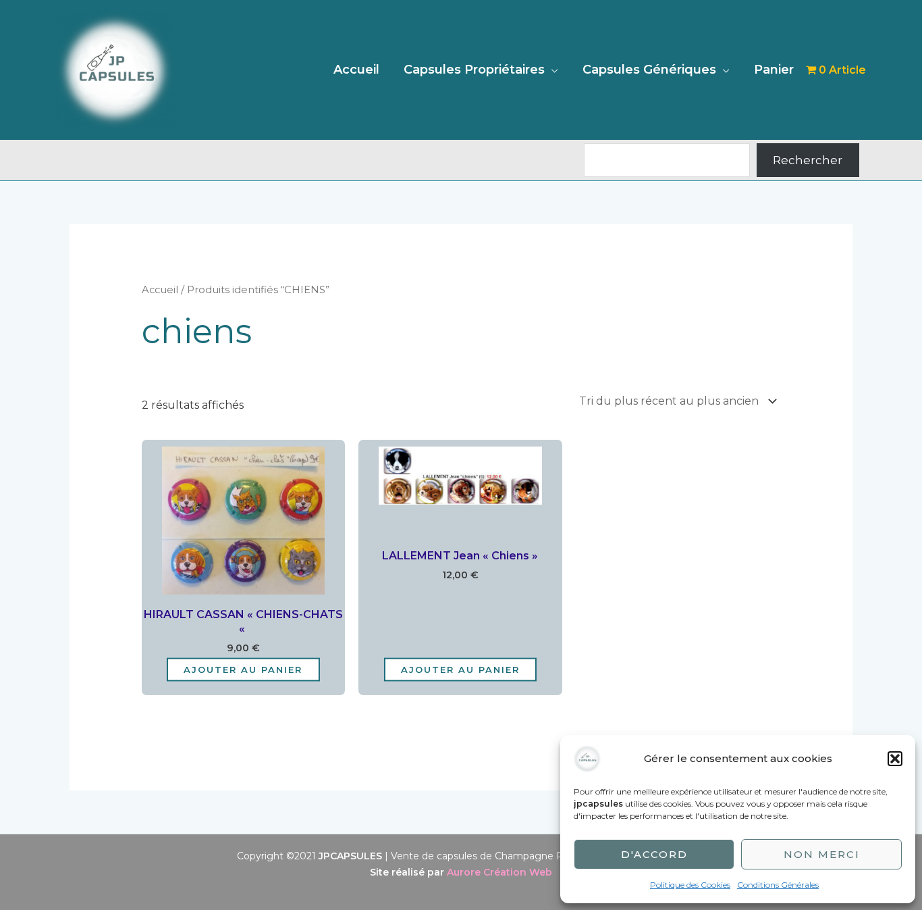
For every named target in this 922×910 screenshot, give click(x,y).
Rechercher (807, 160)
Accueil (356, 69)
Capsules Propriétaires (474, 69)
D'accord (654, 854)
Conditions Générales (778, 885)
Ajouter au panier (243, 668)
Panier (774, 69)
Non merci (822, 854)
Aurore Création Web (499, 872)
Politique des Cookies (690, 885)
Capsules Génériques (649, 69)
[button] (895, 758)
